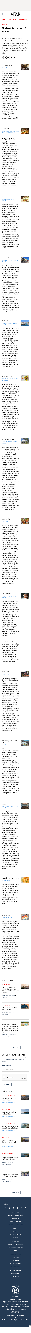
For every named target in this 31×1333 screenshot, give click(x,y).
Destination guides (15, 1221)
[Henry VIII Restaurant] (25, 378)
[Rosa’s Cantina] (25, 521)
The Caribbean (22, 19)
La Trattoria (5, 129)
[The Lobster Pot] (25, 917)
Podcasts (15, 1231)
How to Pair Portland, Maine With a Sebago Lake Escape (10, 1127)
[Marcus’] (25, 806)
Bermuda (6, 22)
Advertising (15, 1257)
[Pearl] (25, 199)
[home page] (15, 14)
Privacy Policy (15, 1267)
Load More (15, 1192)
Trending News (6, 984)
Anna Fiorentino (6, 1037)
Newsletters (15, 1241)
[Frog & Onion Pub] (25, 67)
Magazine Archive (15, 1254)
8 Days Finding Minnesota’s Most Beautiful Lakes (10, 1158)
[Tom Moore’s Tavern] (25, 441)
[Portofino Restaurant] (25, 260)
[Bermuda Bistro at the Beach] (25, 880)
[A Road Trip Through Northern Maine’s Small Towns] (25, 1139)
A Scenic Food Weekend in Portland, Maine (10, 1113)
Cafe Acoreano (6, 594)
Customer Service (15, 1263)
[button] (15, 1315)
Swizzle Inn (5, 672)
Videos (15, 1250)
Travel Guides (11, 19)
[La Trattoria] (25, 131)
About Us (15, 1228)
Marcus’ (4, 804)
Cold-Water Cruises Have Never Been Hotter (9, 1008)
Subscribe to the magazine (15, 1225)
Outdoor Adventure (8, 1022)
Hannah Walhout (6, 1014)
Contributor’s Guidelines (15, 1247)
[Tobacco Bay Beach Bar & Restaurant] (25, 743)
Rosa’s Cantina (6, 519)
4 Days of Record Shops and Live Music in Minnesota (10, 1175)
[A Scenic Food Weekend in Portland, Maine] (25, 1111)
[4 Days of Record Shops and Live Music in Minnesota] (25, 1173)
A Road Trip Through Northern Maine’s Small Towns (9, 1142)
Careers (15, 1238)
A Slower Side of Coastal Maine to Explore (9, 1099)
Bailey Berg (4, 997)
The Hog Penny (6, 321)
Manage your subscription (15, 1244)
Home (3, 19)
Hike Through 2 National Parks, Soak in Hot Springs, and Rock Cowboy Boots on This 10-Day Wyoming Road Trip (10, 1028)
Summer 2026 (6, 1005)
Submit (6, 1085)
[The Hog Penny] (25, 323)
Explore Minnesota (6, 1164)
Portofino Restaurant (8, 258)
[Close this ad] (30, 1326)
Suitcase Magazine (15, 1270)
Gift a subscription (15, 1234)
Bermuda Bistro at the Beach (10, 878)
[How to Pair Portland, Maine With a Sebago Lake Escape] (25, 1125)
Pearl (3, 197)
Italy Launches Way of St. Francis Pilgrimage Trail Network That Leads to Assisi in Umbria (10, 990)
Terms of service (15, 1273)
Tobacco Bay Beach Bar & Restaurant (9, 741)
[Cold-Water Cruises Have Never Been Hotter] (25, 1006)
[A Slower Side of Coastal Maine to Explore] (25, 1097)
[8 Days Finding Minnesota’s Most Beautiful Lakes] (25, 1155)
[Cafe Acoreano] (25, 596)
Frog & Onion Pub (7, 65)
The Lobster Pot (6, 915)
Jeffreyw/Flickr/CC (7, 584)
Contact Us (15, 1276)
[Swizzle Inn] (25, 674)
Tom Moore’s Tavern (8, 439)
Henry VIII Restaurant (8, 376)
